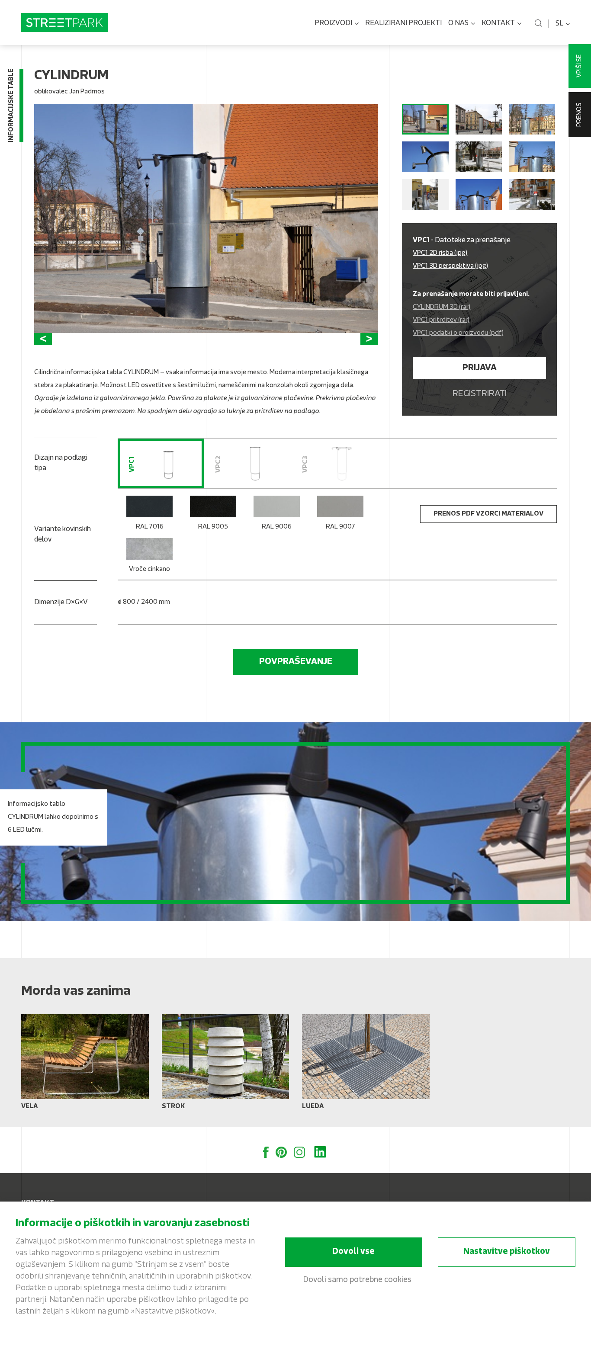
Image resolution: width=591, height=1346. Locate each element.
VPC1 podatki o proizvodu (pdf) (458, 333)
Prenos (579, 115)
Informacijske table (11, 105)
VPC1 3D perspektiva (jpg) (450, 266)
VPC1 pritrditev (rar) (441, 320)
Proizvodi (333, 23)
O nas (458, 23)
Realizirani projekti (403, 23)
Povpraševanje (295, 661)
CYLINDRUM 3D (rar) (441, 307)
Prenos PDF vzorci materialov (488, 514)
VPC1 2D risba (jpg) (440, 253)
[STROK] (225, 1065)
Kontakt (498, 23)
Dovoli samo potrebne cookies (357, 1280)
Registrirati (480, 394)
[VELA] (85, 1065)
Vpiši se (579, 65)
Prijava (480, 368)
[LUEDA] (366, 1065)
